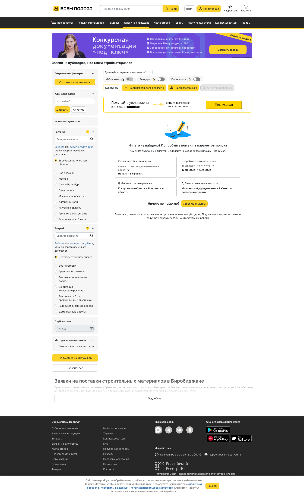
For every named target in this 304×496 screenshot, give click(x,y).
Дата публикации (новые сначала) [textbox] (125, 72)
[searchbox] (73, 101)
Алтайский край (68, 201)
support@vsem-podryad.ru (225, 454)
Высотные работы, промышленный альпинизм (75, 298)
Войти (189, 8)
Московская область (71, 196)
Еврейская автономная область (73, 162)
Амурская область (70, 207)
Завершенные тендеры (66, 433)
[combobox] (75, 101)
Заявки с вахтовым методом (76, 346)
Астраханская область (72, 219)
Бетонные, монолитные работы (73, 279)
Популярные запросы (116, 448)
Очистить (78, 109)
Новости (108, 453)
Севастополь (66, 190)
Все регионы (66, 172)
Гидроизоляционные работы (76, 305)
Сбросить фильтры (194, 203)
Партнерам (110, 464)
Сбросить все (75, 367)
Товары (56, 469)
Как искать (111, 87)
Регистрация (211, 8)
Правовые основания (116, 458)
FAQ (105, 443)
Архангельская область (73, 213)
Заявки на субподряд (65, 443)
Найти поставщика (186, 87)
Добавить (62, 109)
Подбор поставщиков (65, 453)
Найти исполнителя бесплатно (146, 87)
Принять (212, 485)
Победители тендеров (65, 428)
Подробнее (154, 398)
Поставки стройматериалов (75, 256)
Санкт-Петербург (69, 184)
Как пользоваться (114, 438)
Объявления (59, 464)
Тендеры (57, 438)
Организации (60, 458)
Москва (63, 178)
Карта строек (60, 448)
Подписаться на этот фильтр (75, 357)
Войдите (59, 146)
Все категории (67, 265)
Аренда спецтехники (71, 271)
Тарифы (108, 433)
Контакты (109, 469)
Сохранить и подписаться (74, 82)
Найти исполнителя (114, 428)
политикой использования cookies (152, 487)
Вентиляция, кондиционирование (71, 288)
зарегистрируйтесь (81, 146)
